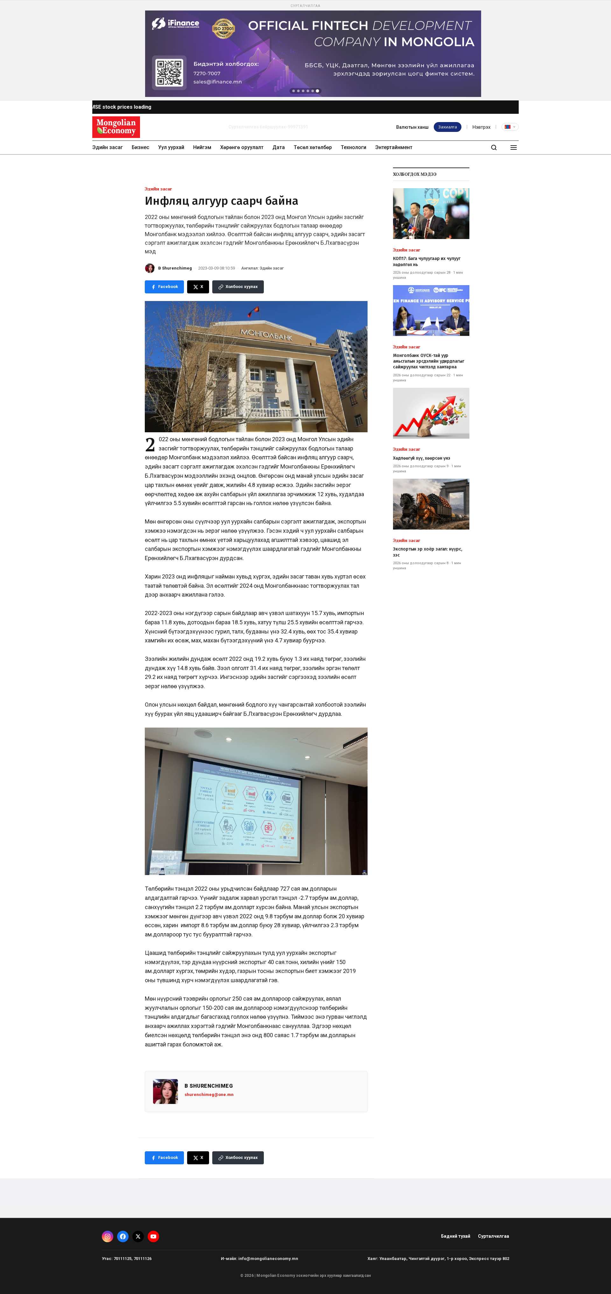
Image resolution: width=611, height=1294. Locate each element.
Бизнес (140, 147)
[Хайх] (494, 147)
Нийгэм (202, 147)
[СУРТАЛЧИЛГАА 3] (303, 91)
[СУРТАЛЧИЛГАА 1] (293, 90)
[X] (138, 1236)
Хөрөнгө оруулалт (241, 147)
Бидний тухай (455, 1236)
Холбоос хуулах (242, 286)
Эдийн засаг (107, 147)
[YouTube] (153, 1236)
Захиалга (447, 127)
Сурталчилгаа (493, 1236)
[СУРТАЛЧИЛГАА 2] (298, 91)
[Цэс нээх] (514, 147)
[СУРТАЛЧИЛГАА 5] (313, 91)
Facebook (168, 286)
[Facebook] (123, 1236)
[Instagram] (107, 1236)
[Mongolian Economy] (116, 127)
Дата (278, 147)
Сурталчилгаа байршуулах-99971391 (268, 126)
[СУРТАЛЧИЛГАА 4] (308, 91)
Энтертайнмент (393, 147)
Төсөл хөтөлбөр (313, 147)
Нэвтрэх (481, 127)
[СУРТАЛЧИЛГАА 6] (317, 91)
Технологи (353, 147)
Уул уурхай (171, 147)
